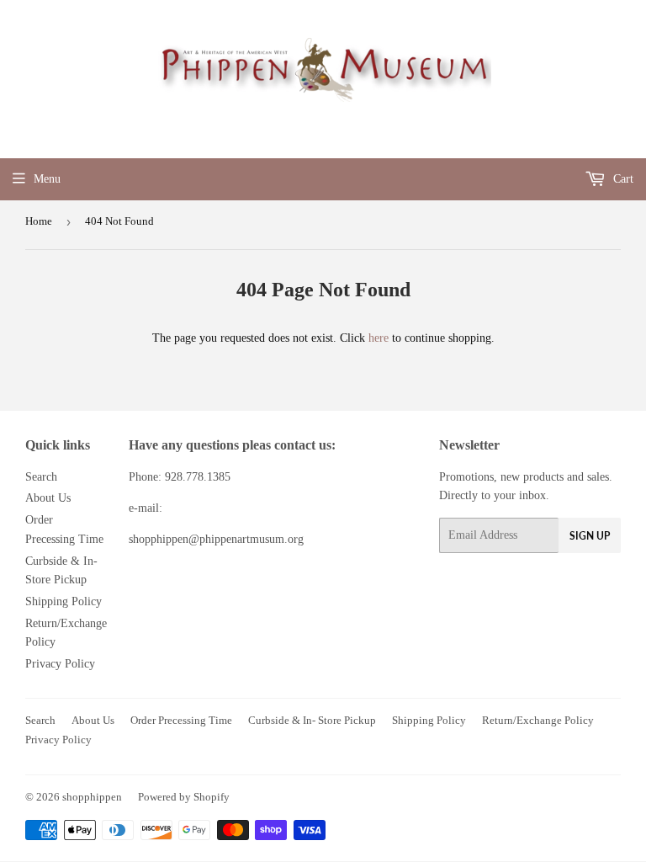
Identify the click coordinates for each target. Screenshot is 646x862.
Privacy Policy (60, 663)
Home (38, 221)
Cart (621, 179)
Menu (47, 179)
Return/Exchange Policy (538, 720)
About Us (48, 498)
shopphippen (92, 796)
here (378, 338)
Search (41, 477)
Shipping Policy (63, 601)
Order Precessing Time (181, 720)
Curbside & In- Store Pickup (312, 720)
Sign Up (589, 535)
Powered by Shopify (184, 796)
